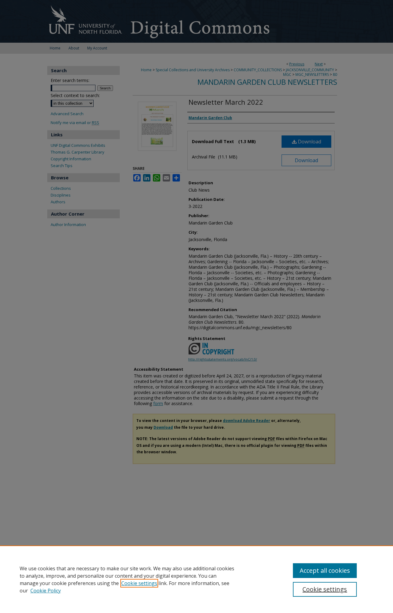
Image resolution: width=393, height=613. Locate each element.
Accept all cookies (325, 570)
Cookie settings (139, 583)
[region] (196, 579)
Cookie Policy (45, 590)
